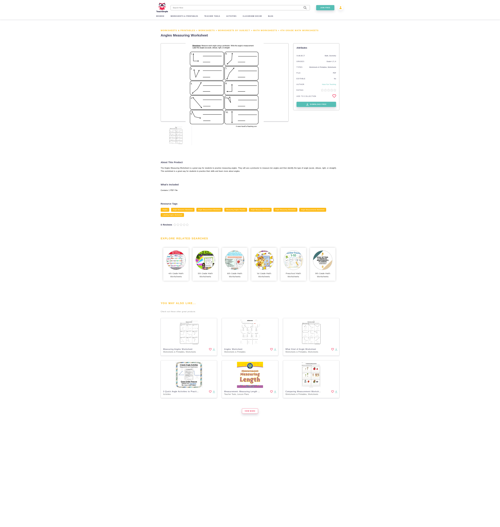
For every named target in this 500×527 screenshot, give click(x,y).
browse (160, 16)
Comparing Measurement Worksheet (303, 391)
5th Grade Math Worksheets (205, 275)
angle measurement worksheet (209, 210)
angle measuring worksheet (285, 210)
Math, (327, 56)
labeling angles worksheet (172, 215)
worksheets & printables (184, 16)
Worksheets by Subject (234, 30)
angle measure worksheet (260, 210)
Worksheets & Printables (178, 30)
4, (332, 61)
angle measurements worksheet (312, 210)
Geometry (332, 56)
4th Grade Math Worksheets (299, 30)
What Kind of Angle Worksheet (300, 349)
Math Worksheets (265, 30)
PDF (334, 73)
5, (334, 61)
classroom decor (252, 16)
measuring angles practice (235, 210)
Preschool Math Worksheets (293, 275)
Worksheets (206, 30)
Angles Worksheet (233, 349)
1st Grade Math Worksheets (264, 275)
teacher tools (212, 16)
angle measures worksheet (183, 210)
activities (231, 16)
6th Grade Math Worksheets (234, 275)
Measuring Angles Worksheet (177, 349)
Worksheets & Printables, (318, 67)
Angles (164, 210)
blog (270, 16)
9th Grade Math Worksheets (322, 275)
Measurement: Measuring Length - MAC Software (249, 391)
